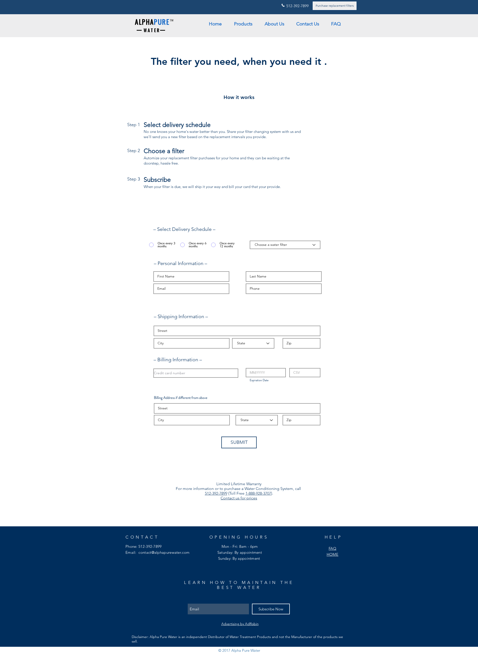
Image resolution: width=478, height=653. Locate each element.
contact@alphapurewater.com (163, 552)
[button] (245, 24)
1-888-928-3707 (258, 493)
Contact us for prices (239, 498)
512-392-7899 (216, 493)
